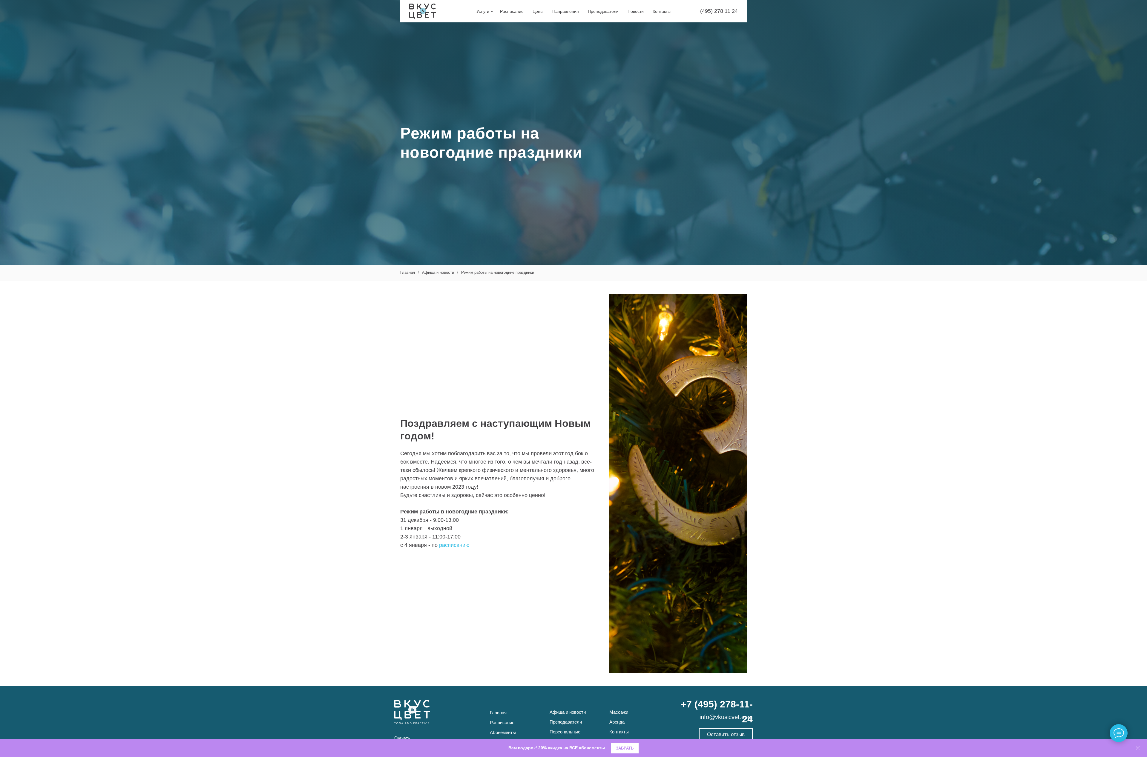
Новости (636, 11)
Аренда (617, 721)
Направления (565, 11)
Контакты (662, 11)
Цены (538, 11)
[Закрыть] (1137, 748)
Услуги (482, 11)
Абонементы (503, 732)
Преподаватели (603, 11)
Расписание (512, 11)
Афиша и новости (438, 272)
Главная (407, 272)
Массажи (618, 712)
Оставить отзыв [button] (726, 734)
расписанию (454, 545)
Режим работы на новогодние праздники (497, 272)
